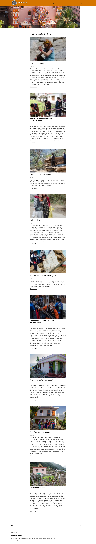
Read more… (33, 87)
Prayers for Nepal (37, 63)
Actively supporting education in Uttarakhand (42, 120)
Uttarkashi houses (37, 488)
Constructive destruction (40, 175)
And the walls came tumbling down (44, 275)
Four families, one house (40, 432)
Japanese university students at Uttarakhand (42, 322)
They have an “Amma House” (41, 380)
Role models (35, 220)
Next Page (82, 525)
